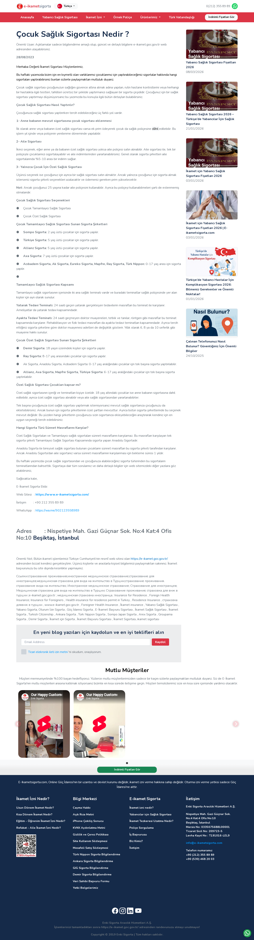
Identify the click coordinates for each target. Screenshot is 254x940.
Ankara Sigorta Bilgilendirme (93, 861)
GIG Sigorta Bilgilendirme (90, 868)
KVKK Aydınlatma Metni (89, 828)
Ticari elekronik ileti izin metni (48, 652)
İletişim (134, 848)
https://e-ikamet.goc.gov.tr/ (149, 559)
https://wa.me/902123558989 (57, 510)
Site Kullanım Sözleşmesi (90, 841)
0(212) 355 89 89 (218, 6)
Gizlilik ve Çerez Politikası (91, 834)
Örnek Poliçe (122, 17)
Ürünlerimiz (149, 17)
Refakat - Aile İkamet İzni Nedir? (38, 828)
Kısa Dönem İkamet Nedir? (34, 814)
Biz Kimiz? (136, 841)
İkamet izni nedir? (141, 808)
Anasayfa (27, 17)
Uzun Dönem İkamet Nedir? (35, 808)
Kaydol (160, 642)
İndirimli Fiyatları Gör (221, 17)
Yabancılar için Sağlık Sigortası (150, 814)
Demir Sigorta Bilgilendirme (92, 874)
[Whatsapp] (247, 933)
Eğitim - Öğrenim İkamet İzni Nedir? (40, 821)
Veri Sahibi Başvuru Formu (91, 881)
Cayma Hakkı (81, 808)
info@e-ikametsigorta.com (204, 843)
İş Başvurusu (138, 834)
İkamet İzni (94, 17)
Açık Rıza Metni (83, 814)
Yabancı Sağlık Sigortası (60, 17)
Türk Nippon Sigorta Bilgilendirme (96, 854)
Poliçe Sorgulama (141, 828)
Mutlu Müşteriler (127, 670)
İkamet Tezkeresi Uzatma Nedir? (151, 821)
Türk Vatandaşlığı (181, 17)
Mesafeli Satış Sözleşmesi (90, 848)
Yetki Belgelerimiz (85, 888)
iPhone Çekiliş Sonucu (88, 821)
